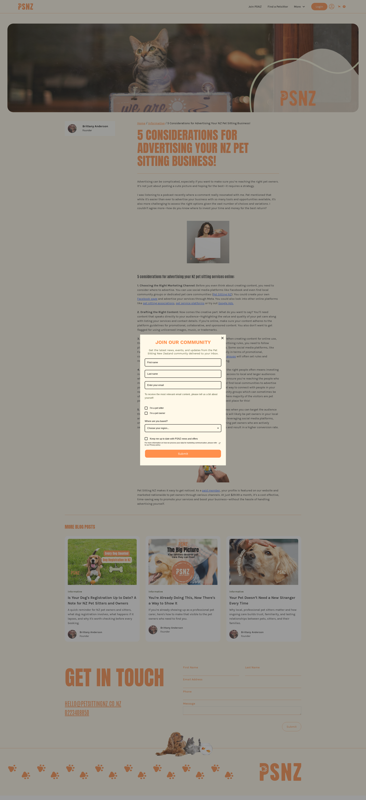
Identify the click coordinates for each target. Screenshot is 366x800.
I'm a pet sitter (157, 408)
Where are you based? (156, 421)
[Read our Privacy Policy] (219, 443)
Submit (183, 453)
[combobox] (183, 428)
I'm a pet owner (157, 413)
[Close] (222, 338)
